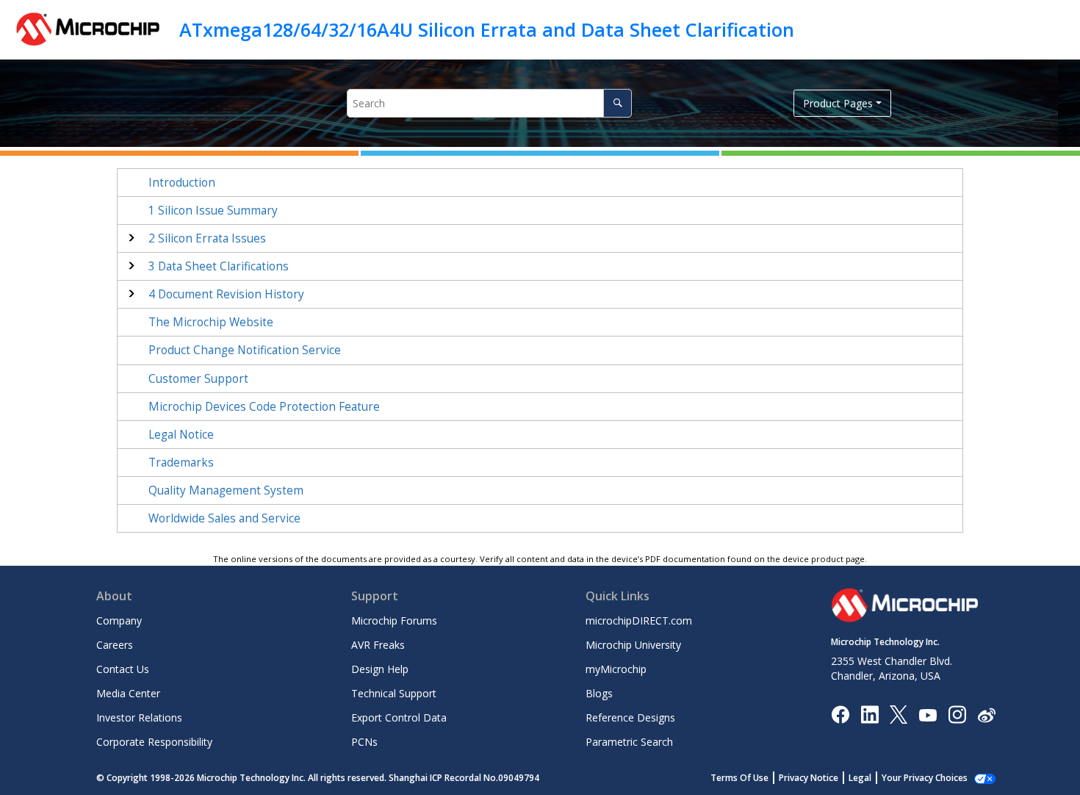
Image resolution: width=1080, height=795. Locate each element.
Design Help (379, 669)
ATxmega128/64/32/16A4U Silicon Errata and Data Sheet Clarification (486, 29)
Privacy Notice (808, 777)
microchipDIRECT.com (639, 620)
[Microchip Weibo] (986, 714)
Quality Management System (225, 490)
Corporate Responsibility (154, 742)
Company (119, 620)
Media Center (128, 693)
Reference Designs (630, 717)
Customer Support (198, 378)
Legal (860, 777)
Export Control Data (399, 717)
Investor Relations (139, 717)
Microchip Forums (394, 620)
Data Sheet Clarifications (218, 266)
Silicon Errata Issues (207, 238)
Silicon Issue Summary (213, 210)
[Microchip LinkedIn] (869, 714)
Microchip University (633, 645)
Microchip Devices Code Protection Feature (264, 406)
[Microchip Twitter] (898, 714)
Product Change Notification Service (244, 350)
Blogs (599, 693)
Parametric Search (629, 742)
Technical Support (393, 693)
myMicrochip (616, 669)
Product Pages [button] (838, 103)
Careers (114, 645)
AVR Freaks (378, 645)
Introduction (181, 182)
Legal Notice (181, 434)
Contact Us (122, 669)
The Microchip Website (210, 322)
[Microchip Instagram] (957, 714)
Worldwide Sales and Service (224, 518)
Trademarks (181, 462)
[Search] (617, 103)
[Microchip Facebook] (840, 714)
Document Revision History (226, 294)
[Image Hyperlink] (927, 714)
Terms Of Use (739, 777)
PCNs (364, 742)
